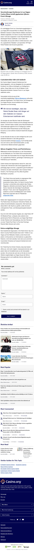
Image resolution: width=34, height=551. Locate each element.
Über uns (3, 497)
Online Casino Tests (6, 473)
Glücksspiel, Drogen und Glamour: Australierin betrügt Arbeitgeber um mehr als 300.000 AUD (21, 338)
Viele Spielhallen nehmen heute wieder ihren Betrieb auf (15, 400)
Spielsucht (3, 539)
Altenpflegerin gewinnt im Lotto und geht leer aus (13, 379)
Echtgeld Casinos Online (8, 465)
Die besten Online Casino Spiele (10, 469)
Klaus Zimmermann (5, 382)
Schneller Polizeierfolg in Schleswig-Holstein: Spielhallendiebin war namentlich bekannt (21, 348)
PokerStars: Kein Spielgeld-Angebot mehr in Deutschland (18, 413)
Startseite (3, 525)
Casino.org (18, 549)
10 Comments (24, 421)
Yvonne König (6, 441)
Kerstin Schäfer (8, 23)
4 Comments (22, 427)
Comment (4, 276)
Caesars (18, 141)
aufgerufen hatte (8, 195)
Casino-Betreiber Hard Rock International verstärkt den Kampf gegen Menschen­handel (22, 357)
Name (3, 293)
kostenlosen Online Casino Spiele (10, 471)
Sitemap (3, 536)
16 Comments (24, 415)
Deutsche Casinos (21, 465)
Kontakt (3, 500)
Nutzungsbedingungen (6, 528)
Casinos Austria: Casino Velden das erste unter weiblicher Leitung (7, 450)
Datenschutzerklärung (6, 531)
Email (3, 301)
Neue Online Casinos (7, 467)
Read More (7, 25)
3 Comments (21, 441)
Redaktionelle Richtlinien (7, 533)
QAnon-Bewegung (20, 98)
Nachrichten (4, 8)
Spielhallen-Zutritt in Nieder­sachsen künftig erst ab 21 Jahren (17, 394)
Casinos (11, 8)
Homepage (3, 494)
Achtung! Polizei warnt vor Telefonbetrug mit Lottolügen (17, 418)
